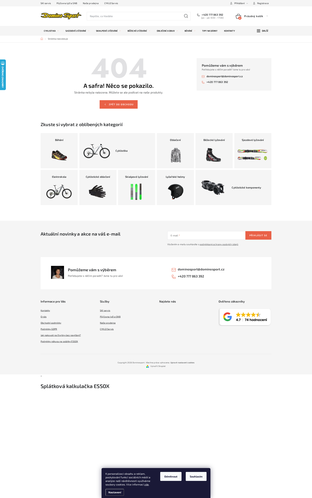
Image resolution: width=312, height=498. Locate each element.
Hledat (186, 16)
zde (146, 484)
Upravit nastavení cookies (182, 362)
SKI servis (46, 3)
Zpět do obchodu (121, 104)
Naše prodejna (91, 3)
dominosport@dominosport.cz (225, 76)
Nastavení (114, 492)
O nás (43, 316)
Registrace (263, 3)
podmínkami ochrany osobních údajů (219, 244)
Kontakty (45, 310)
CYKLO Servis (111, 3)
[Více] (262, 31)
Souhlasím (196, 476)
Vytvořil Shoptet (158, 366)
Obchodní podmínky (51, 322)
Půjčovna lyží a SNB (67, 3)
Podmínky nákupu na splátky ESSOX (59, 341)
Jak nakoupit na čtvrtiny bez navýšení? (61, 335)
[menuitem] (51, 31)
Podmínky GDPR (49, 329)
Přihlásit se (258, 235)
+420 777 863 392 (212, 14)
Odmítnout (170, 476)
